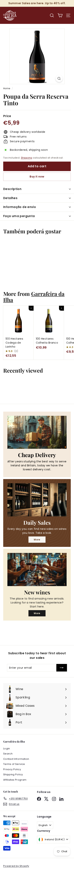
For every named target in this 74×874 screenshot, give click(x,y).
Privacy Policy (12, 769)
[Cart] (60, 15)
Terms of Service (14, 764)
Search (8, 753)
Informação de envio (19, 207)
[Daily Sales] (37, 499)
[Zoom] (59, 78)
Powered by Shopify (16, 866)
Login (6, 748)
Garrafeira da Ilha (34, 296)
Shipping (26, 157)
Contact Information (16, 759)
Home (6, 88)
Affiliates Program (14, 780)
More (37, 539)
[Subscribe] (61, 668)
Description (12, 189)
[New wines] (37, 569)
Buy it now (37, 176)
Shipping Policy (13, 774)
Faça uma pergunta (19, 216)
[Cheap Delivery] (37, 432)
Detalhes (10, 198)
